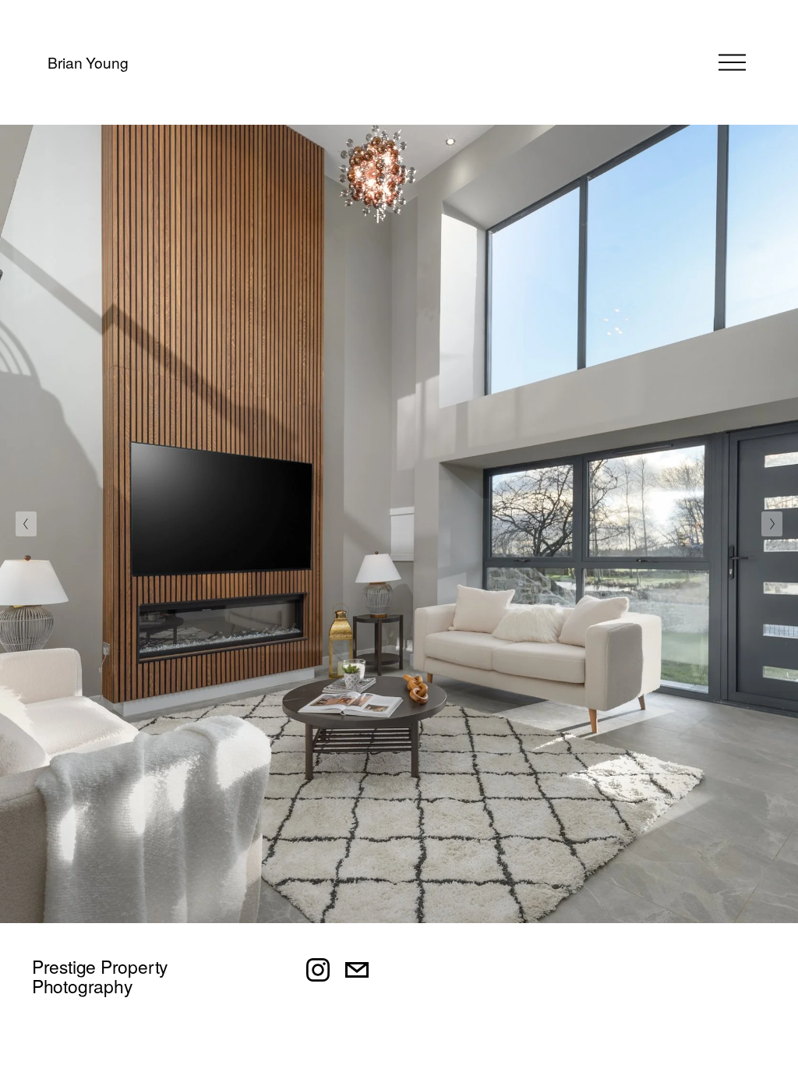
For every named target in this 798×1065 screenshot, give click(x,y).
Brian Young (88, 62)
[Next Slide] (771, 523)
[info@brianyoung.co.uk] (356, 969)
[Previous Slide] (26, 523)
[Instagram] (317, 969)
